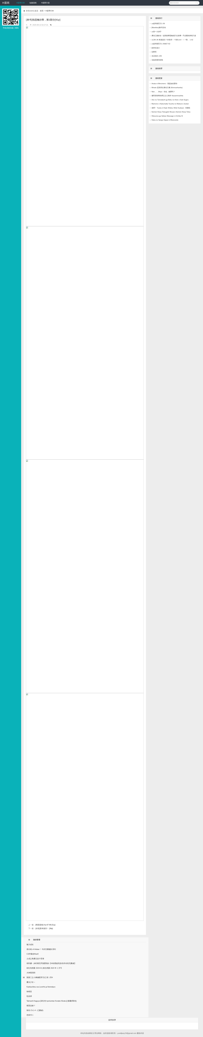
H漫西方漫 (45, 3)
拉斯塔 (154, 52)
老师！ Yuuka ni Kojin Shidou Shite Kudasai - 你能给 (171, 108)
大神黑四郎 (31, 973)
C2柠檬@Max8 (32, 954)
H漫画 (5, 2)
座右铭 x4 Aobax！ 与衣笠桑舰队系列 (41, 949)
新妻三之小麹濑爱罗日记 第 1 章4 (40, 977)
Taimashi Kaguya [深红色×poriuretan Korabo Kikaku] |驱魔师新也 (52, 1001)
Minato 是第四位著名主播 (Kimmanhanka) (167, 87)
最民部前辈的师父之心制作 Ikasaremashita (167, 96)
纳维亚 (29, 991)
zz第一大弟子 (156, 32)
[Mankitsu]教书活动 (159, 27)
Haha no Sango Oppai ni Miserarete (165, 120)
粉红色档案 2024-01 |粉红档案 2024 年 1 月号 (44, 968)
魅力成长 (30, 944)
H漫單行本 (20, 3)
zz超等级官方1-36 (158, 23)
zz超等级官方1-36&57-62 (161, 44)
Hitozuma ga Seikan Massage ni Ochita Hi (167, 116)
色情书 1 (30, 1015)
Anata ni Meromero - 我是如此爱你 (164, 83)
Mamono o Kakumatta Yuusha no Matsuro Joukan (170, 104)
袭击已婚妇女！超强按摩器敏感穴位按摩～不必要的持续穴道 (174, 36)
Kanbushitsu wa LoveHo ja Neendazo (41, 987)
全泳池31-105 (157, 56)
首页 (41, 11)
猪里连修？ (31, 1006)
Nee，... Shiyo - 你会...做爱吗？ (163, 92)
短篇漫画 (33, 3)
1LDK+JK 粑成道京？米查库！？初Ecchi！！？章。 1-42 (172, 40)
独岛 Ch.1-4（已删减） (36, 1010)
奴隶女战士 (156, 48)
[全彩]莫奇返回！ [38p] (44, 928)
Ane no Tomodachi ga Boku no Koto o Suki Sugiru (170, 100)
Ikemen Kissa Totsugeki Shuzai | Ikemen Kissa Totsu (171, 112)
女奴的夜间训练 (157, 60)
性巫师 (29, 996)
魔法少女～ (31, 982)
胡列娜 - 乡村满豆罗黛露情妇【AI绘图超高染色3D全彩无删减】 (51, 963)
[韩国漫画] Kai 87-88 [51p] (45, 925)
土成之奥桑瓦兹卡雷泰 (35, 959)
